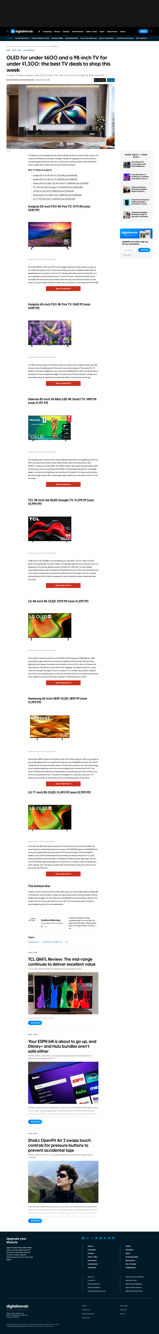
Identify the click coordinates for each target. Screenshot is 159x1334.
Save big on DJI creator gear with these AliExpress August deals (138, 165)
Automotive (92, 1268)
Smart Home (92, 1260)
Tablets (128, 1246)
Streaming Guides (132, 1257)
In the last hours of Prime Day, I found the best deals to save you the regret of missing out (140, 178)
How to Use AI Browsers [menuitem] (88, 38)
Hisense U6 (37, 459)
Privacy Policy (127, 255)
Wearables (129, 1250)
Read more (35, 1023)
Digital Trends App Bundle (134, 1291)
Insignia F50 (66, 267)
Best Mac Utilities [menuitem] (57, 38)
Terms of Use (86, 1317)
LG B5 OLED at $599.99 (87, 891)
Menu (7, 31)
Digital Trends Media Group (18, 1326)
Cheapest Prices (33, 942)
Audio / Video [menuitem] (91, 31)
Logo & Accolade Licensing (96, 1291)
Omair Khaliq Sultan (28, 80)
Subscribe (144, 250)
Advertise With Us (94, 1284)
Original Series (131, 1268)
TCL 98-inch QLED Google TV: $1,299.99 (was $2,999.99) (58, 187)
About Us (91, 1277)
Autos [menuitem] (102, 31)
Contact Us (91, 1280)
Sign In (143, 31)
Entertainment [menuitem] (77, 31)
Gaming (90, 1253)
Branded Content (131, 1280)
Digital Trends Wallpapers (134, 1284)
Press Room (123, 1309)
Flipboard (113, 1238)
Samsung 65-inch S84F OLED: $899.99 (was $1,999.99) (57, 195)
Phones (90, 1246)
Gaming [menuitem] (66, 31)
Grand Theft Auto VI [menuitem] (22, 38)
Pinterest (105, 1238)
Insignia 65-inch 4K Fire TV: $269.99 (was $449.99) (55, 179)
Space (128, 1253)
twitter (46, 926)
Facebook (83, 1238)
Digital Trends (18, 34)
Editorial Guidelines (94, 1287)
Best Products (130, 1260)
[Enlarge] (68, 225)
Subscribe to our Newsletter (135, 1277)
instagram (42, 926)
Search (151, 31)
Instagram (88, 1238)
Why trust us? (55, 46)
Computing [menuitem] (47, 31)
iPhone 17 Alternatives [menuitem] (106, 38)
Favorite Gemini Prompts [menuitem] (125, 38)
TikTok (101, 1238)
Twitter (92, 1238)
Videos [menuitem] (122, 31)
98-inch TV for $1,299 (39, 560)
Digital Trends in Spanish (134, 1287)
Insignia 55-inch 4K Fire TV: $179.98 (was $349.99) (55, 175)
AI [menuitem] (39, 31)
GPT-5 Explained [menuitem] (142, 38)
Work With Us (86, 1309)
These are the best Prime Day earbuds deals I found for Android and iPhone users (139, 191)
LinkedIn (109, 1238)
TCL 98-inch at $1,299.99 (60, 898)
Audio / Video (92, 1257)
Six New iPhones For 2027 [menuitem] (40, 38)
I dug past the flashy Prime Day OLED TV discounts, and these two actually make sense (139, 216)
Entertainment (93, 1264)
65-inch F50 (92, 365)
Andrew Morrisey (13, 80)
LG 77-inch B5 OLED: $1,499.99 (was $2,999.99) (54, 199)
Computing (92, 1250)
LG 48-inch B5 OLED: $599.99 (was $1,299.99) (53, 191)
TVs (66, 942)
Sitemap (122, 1313)
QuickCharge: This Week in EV (52, 942)
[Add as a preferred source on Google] (100, 80)
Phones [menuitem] (57, 31)
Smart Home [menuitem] (112, 31)
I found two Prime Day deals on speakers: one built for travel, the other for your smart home (140, 204)
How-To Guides (131, 1264)
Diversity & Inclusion (88, 1313)
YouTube (96, 1238)
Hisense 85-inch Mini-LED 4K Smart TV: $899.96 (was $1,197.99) (60, 183)
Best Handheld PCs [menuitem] (71, 38)
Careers (84, 1305)
